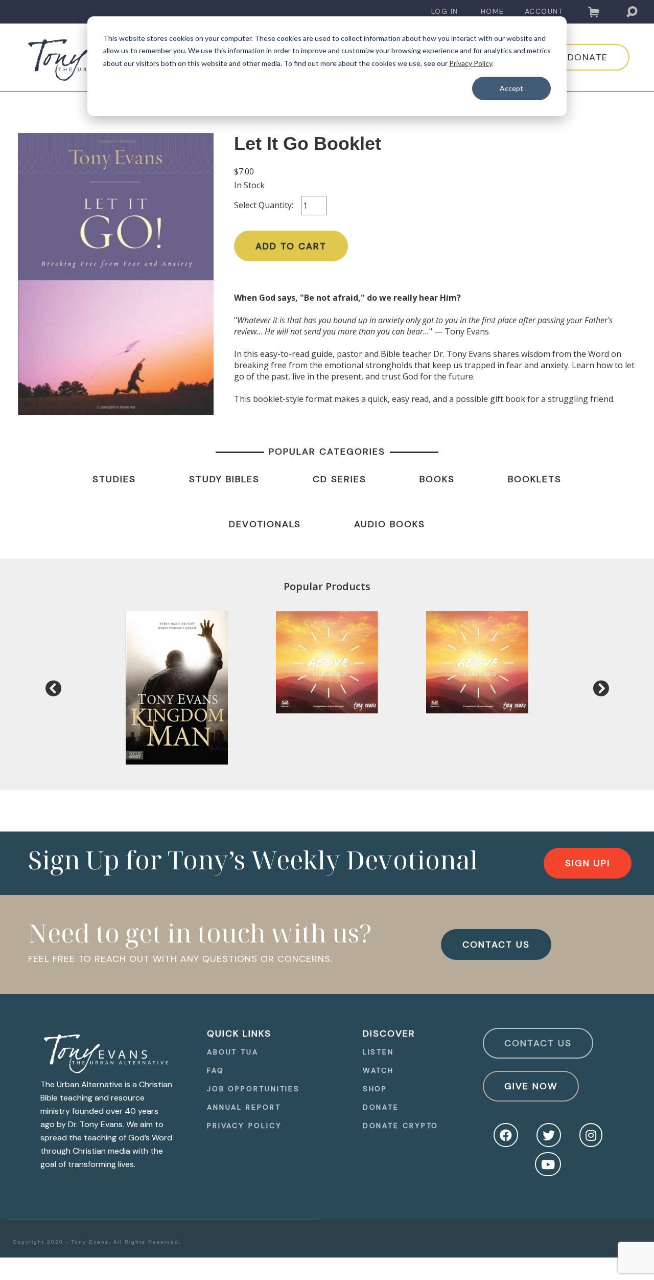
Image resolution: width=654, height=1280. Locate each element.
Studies (114, 479)
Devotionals (265, 524)
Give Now (530, 1086)
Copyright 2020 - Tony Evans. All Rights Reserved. (97, 1242)
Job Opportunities (253, 1088)
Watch (378, 1070)
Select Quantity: (263, 205)
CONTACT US (496, 944)
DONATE (588, 57)
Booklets (535, 479)
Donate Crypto (401, 1125)
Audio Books (389, 524)
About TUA (233, 1052)
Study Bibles (224, 479)
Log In (444, 11)
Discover (389, 1033)
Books (437, 479)
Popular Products (327, 586)
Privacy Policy (470, 63)
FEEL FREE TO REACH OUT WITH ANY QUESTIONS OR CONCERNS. (180, 959)
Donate (381, 1107)
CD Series (339, 479)
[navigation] (445, 11)
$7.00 (244, 171)
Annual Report (244, 1107)
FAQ (215, 1070)
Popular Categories (327, 451)
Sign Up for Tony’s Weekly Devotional (253, 859)
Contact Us (538, 1043)
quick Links (239, 1033)
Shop (375, 1088)
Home (492, 11)
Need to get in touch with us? (200, 932)
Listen (378, 1052)
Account (544, 11)
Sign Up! (587, 863)
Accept (511, 88)
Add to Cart (290, 246)
